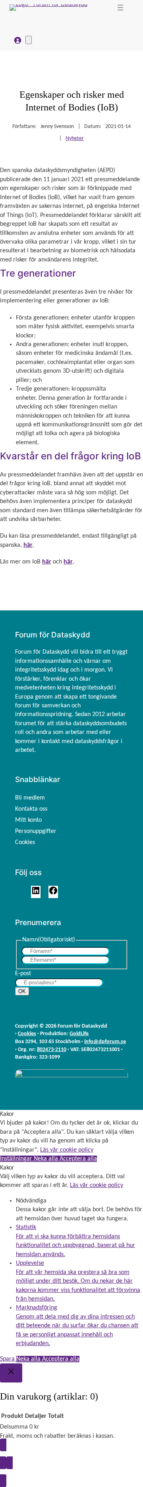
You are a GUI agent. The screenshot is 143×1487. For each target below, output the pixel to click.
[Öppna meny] (120, 7)
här (28, 545)
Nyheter (75, 138)
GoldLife (79, 1034)
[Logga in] (17, 40)
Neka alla (47, 1159)
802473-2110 (51, 1050)
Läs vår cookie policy (66, 1150)
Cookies (27, 1034)
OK (22, 991)
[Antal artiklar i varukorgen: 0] (28, 40)
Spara (8, 1359)
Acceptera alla (78, 1159)
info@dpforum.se (105, 1042)
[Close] (11, 1372)
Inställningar (17, 1159)
